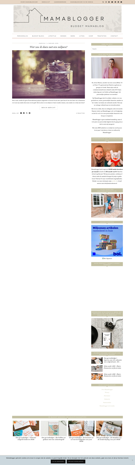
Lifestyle (52, 36)
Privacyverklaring (76, 461)
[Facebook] (115, 2)
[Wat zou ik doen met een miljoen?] (48, 98)
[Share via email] (21, 113)
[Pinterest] (109, 2)
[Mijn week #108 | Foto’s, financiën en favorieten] (97, 368)
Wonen (63, 36)
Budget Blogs (38, 36)
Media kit (46, 2)
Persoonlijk (22, 36)
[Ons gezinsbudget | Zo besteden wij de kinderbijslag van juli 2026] (109, 428)
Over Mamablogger (29, 2)
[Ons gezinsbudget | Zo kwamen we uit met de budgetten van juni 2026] (81, 428)
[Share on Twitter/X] (26, 113)
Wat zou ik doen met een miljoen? (48, 47)
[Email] (121, 2)
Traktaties (102, 36)
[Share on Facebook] (24, 113)
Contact (114, 36)
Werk (73, 36)
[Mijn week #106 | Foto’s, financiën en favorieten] (97, 376)
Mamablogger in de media (81, 2)
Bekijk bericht (48, 107)
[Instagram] (106, 2)
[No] (132, 460)
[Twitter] (103, 2)
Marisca (42, 43)
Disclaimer (107, 396)
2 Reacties (80, 113)
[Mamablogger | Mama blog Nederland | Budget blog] (67, 18)
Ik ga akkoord (58, 461)
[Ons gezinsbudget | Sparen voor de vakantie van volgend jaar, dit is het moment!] (97, 360)
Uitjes (82, 36)
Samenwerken (60, 2)
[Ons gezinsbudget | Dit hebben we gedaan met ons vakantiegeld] (54, 428)
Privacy (107, 392)
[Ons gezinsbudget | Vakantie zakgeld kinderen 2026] (26, 428)
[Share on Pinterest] (29, 113)
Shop (91, 36)
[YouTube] (112, 2)
